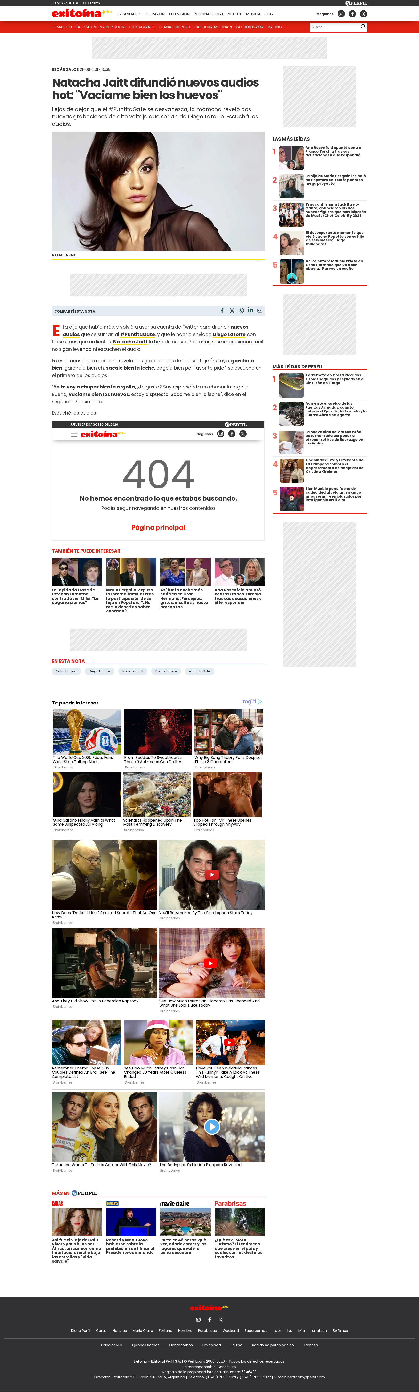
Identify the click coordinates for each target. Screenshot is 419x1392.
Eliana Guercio (174, 27)
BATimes (340, 1330)
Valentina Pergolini (104, 27)
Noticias (120, 1330)
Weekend (231, 1330)
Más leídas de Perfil (298, 367)
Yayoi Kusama (250, 27)
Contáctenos (181, 1345)
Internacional (208, 14)
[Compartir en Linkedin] (250, 310)
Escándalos (129, 14)
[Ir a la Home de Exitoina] (82, 14)
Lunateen (319, 1330)
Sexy (269, 14)
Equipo (236, 1345)
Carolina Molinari (213, 27)
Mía (301, 1330)
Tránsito (311, 1345)
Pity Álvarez (142, 27)
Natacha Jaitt (66, 671)
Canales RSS (111, 1345)
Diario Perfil (80, 1330)
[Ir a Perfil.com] (356, 4)
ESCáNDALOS (65, 69)
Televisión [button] (179, 14)
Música (253, 14)
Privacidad (211, 1345)
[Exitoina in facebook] (352, 13)
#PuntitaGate (199, 671)
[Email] (259, 311)
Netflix (234, 14)
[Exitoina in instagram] (341, 13)
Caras (101, 1330)
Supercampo (256, 1330)
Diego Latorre (99, 671)
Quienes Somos (146, 1345)
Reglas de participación (273, 1345)
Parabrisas (207, 1330)
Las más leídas (291, 139)
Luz (290, 1330)
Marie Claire (143, 1330)
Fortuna (165, 1330)
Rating (275, 27)
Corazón (155, 14)
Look (278, 1330)
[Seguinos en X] (363, 13)
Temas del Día (66, 27)
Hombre (185, 1330)
